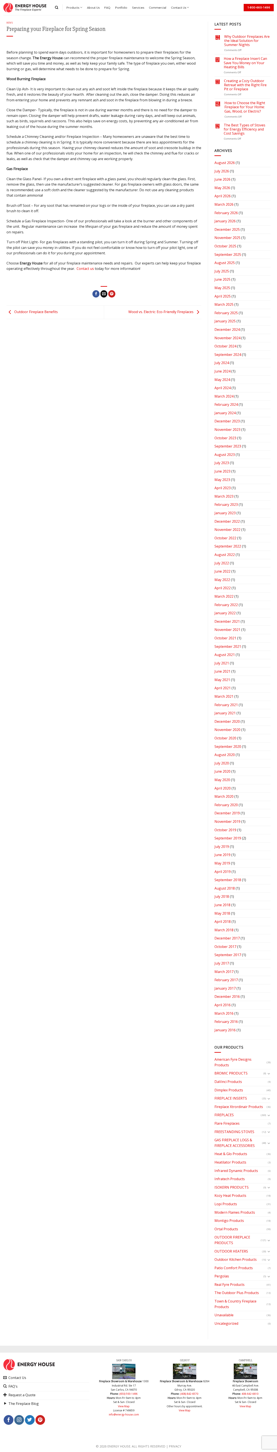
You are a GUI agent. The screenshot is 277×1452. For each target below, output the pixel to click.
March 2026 (224, 204)
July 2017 (221, 963)
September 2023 (227, 446)
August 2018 (224, 888)
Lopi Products (225, 1204)
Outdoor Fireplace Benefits (35, 312)
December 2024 (227, 329)
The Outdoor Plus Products (236, 1292)
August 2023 (224, 454)
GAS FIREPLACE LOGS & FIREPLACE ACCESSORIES (234, 1143)
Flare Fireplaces (227, 1123)
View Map (124, 1406)
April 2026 (222, 196)
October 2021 (225, 638)
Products (72, 7)
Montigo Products (229, 1220)
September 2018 (227, 879)
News (9, 22)
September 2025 (227, 254)
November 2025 (227, 237)
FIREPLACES (224, 1115)
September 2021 (227, 646)
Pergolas (221, 1276)
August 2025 (224, 262)
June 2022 (222, 571)
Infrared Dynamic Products (236, 1170)
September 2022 (227, 546)
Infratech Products (229, 1179)
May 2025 (222, 287)
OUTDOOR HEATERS (231, 1251)
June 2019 (222, 854)
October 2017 (225, 946)
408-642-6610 (250, 1394)
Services (138, 7)
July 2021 (221, 663)
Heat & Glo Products (230, 1153)
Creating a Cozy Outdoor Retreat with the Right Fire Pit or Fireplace (245, 85)
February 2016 (226, 1021)
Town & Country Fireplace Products (235, 1304)
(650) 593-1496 (128, 1394)
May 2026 (222, 187)
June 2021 (222, 671)
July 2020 (221, 763)
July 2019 (221, 846)
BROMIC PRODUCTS (231, 1073)
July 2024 (221, 362)
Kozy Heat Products (230, 1195)
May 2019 (222, 863)
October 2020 (225, 738)
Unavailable (224, 1315)
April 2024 (222, 387)
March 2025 (224, 304)
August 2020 (224, 754)
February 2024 (226, 404)
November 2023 (227, 429)
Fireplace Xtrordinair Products (238, 1106)
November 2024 (227, 338)
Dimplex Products (228, 1090)
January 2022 (225, 613)
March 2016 (224, 1013)
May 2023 (222, 479)
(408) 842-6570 (189, 1394)
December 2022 (227, 521)
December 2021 (227, 621)
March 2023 (224, 496)
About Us (93, 7)
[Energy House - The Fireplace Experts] (24, 8)
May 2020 (222, 779)
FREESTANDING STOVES (234, 1131)
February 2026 (226, 212)
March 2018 (224, 930)
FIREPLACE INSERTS (230, 1098)
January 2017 (225, 988)
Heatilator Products (230, 1162)
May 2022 (222, 579)
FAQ (107, 7)
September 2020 (227, 746)
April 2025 (222, 296)
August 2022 (224, 554)
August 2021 (224, 654)
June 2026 (222, 179)
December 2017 (227, 938)
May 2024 (222, 379)
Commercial (157, 7)
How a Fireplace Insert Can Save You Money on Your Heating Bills (245, 63)
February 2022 (226, 604)
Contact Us (178, 7)
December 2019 (227, 813)
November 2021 (227, 629)
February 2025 (226, 312)
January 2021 (225, 713)
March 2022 (224, 596)
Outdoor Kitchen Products (235, 1259)
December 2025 (227, 229)
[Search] (56, 7)
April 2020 (222, 788)
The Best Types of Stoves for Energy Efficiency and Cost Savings (244, 129)
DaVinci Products (228, 1081)
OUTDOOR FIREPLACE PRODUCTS (232, 1240)
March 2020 (224, 796)
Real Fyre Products (229, 1284)
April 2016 (222, 1005)
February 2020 (226, 804)
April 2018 (222, 921)
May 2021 (222, 679)
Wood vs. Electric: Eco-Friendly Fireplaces (161, 312)
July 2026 (221, 171)
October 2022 (225, 538)
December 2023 (227, 421)
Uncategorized (226, 1323)
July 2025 (221, 271)
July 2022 (221, 563)
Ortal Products (226, 1229)
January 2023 (225, 513)
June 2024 (222, 371)
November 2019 (227, 821)
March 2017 (224, 971)
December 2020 (227, 721)
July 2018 (221, 896)
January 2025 (225, 321)
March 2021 (224, 696)
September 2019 (227, 838)
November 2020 (227, 729)
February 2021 (226, 704)
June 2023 (222, 471)
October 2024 (225, 346)
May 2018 (222, 913)
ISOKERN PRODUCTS (231, 1187)
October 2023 (225, 438)
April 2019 (222, 871)
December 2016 (227, 996)
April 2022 (222, 588)
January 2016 (225, 1030)
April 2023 (222, 488)
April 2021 (222, 688)
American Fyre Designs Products (232, 1062)
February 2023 (226, 504)
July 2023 (221, 462)
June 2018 (222, 905)
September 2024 (227, 354)
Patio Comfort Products (233, 1268)
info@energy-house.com (124, 1414)
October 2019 (225, 830)
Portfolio (121, 7)
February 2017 (226, 980)
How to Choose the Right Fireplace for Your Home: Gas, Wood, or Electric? (244, 107)
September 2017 (227, 954)
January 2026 (225, 221)
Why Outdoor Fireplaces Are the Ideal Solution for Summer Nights (247, 41)
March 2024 (224, 396)
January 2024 (225, 413)
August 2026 (224, 162)
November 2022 (227, 529)
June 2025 (222, 279)
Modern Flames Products (234, 1212)
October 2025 (225, 246)
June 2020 (222, 771)
